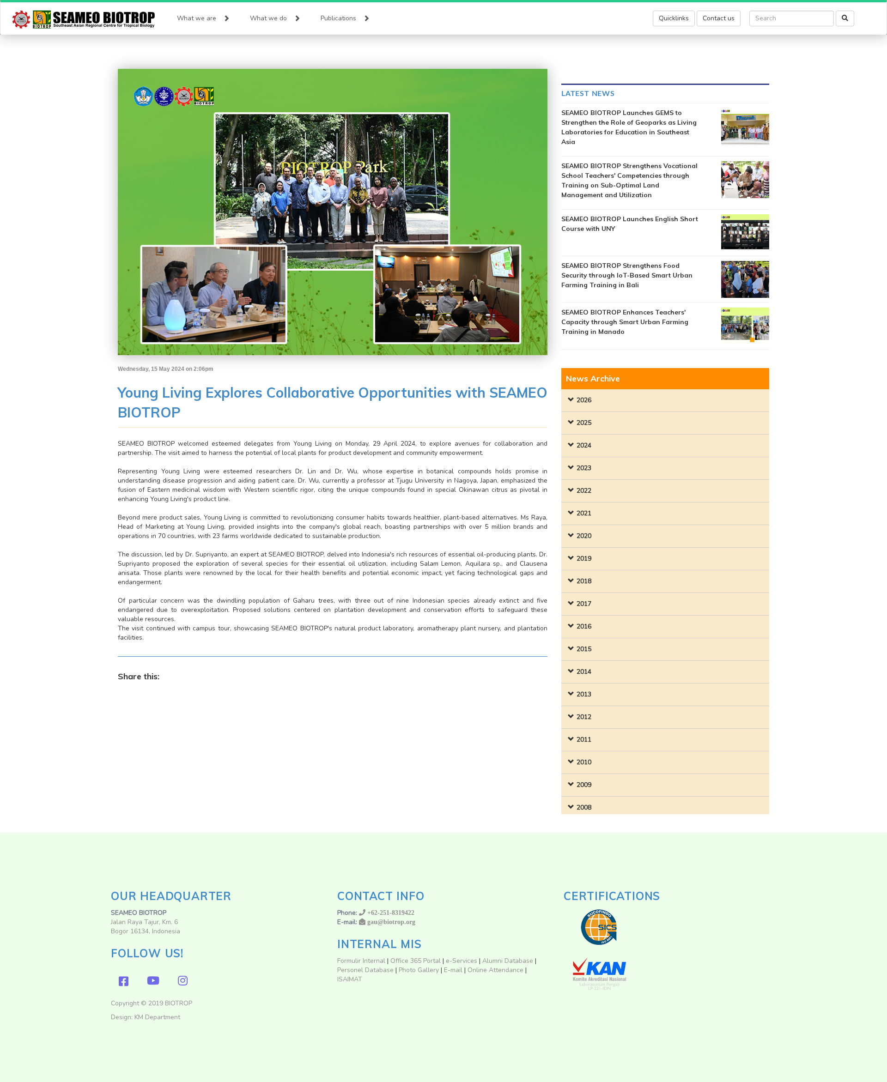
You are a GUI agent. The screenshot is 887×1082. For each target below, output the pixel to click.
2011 (584, 739)
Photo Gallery (419, 970)
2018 (584, 581)
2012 (584, 717)
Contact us (719, 18)
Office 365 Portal (415, 960)
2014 (584, 671)
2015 (584, 649)
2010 (584, 762)
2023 (584, 468)
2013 (584, 694)
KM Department (157, 1017)
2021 (584, 513)
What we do (268, 18)
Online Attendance (495, 970)
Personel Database (365, 970)
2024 (584, 445)
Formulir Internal (361, 960)
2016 (584, 626)
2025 (584, 422)
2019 (584, 558)
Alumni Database (507, 960)
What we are (196, 18)
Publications (338, 18)
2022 (584, 490)
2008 (584, 807)
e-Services (461, 960)
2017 (584, 603)
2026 (584, 400)
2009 (584, 784)
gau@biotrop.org (391, 922)
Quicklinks (674, 18)
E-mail (454, 970)
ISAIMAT (349, 979)
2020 (584, 536)
